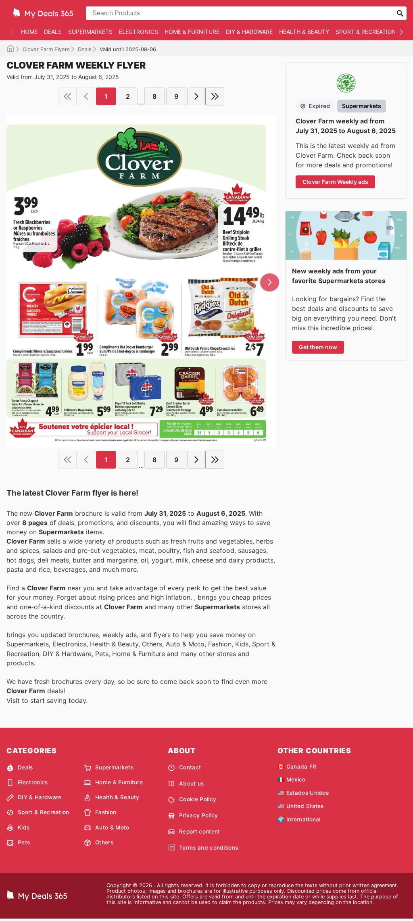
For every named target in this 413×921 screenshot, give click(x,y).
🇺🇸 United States (300, 806)
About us (191, 783)
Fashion (105, 812)
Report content (199, 831)
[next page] (196, 96)
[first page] (67, 96)
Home (29, 31)
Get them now (318, 347)
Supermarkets (90, 31)
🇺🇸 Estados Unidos (303, 793)
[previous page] (86, 96)
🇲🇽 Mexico (291, 779)
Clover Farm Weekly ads (335, 181)
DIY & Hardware (249, 31)
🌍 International (299, 819)
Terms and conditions (208, 847)
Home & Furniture (192, 31)
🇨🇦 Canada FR (297, 766)
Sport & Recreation (366, 31)
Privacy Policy (198, 815)
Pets (24, 842)
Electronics (138, 31)
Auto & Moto (112, 827)
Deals (53, 31)
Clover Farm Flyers (46, 49)
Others (104, 842)
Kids (23, 827)
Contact (190, 767)
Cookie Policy (197, 799)
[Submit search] (400, 13)
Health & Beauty (304, 31)
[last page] (215, 96)
